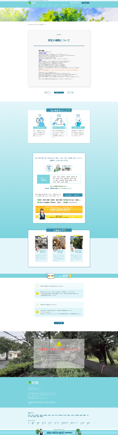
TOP (29, 5)
